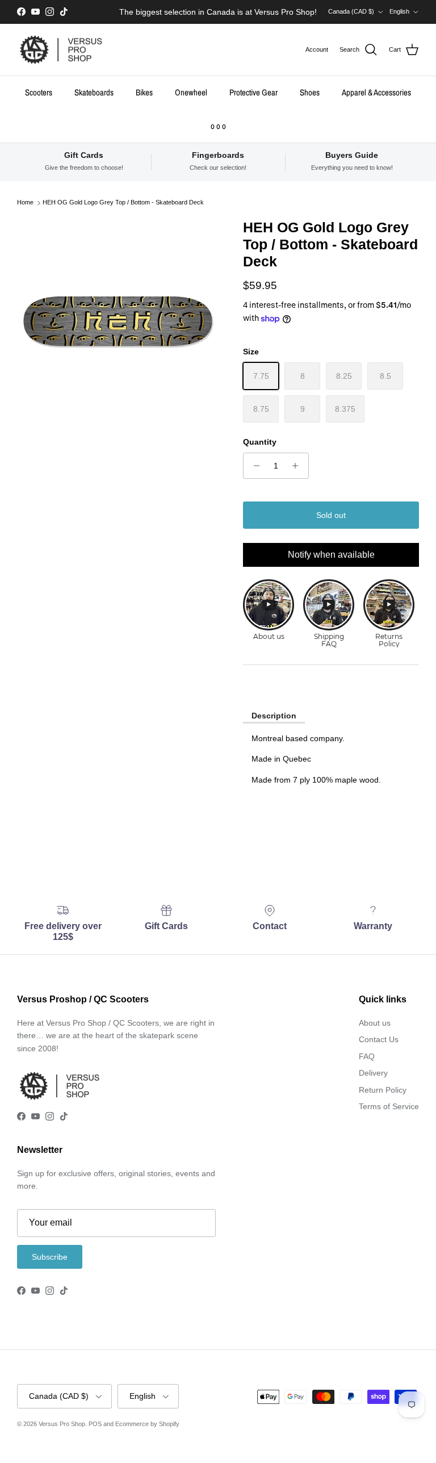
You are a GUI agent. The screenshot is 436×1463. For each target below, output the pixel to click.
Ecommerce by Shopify (147, 1423)
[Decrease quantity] (253, 465)
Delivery (373, 1072)
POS (95, 1423)
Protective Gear (253, 92)
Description (273, 715)
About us (375, 1022)
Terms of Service (389, 1106)
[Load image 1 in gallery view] (117, 319)
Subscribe (50, 1256)
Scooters (38, 92)
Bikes (144, 92)
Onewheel (191, 92)
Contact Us (379, 1039)
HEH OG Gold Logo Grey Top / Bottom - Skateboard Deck (123, 202)
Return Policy (382, 1089)
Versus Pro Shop (62, 1423)
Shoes (310, 92)
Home (25, 202)
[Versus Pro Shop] (61, 50)
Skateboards (94, 92)
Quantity (259, 441)
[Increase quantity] (298, 465)
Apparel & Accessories (376, 92)
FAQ (367, 1056)
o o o (218, 126)
